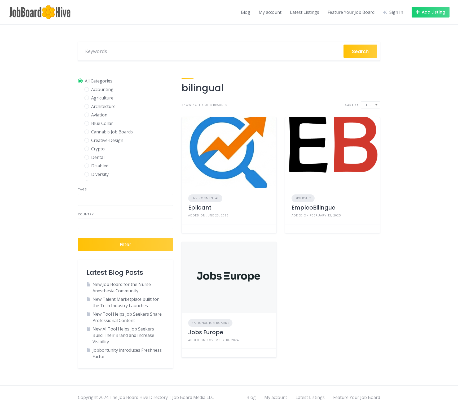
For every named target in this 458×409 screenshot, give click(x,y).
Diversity (303, 198)
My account (270, 12)
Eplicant (200, 207)
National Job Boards (210, 323)
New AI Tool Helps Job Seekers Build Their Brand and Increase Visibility (123, 335)
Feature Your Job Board (351, 12)
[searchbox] (84, 200)
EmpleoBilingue (313, 207)
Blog (245, 12)
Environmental (205, 198)
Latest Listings (304, 12)
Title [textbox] (368, 105)
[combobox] (125, 200)
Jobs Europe (205, 332)
